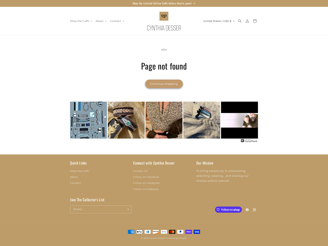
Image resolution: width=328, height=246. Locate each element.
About (74, 177)
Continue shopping (164, 83)
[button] (81, 21)
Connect (75, 182)
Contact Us (140, 171)
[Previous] (75, 120)
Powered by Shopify (176, 238)
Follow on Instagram (146, 182)
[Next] (252, 120)
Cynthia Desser (157, 238)
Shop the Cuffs (79, 171)
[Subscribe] (127, 209)
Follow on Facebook (146, 177)
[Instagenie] (249, 142)
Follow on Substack (145, 189)
